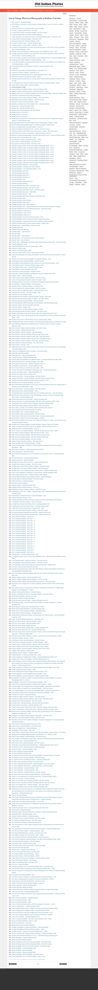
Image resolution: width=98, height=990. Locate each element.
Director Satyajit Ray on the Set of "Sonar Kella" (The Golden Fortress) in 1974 (34, 313)
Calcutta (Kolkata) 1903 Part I (20, 171)
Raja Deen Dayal (80, 108)
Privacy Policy (3, 969)
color (75, 83)
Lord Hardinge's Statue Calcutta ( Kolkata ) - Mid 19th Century (29, 562)
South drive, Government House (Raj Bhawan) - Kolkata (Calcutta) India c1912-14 (35, 745)
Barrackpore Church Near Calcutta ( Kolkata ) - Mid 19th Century (30, 97)
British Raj (78, 54)
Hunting (83, 79)
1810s (81, 154)
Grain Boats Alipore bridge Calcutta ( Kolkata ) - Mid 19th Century (30, 405)
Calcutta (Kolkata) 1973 (18, 179)
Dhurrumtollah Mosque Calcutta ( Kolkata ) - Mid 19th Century (29, 311)
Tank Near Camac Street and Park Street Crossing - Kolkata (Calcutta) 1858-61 (34, 812)
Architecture (72, 18)
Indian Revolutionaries (75, 131)
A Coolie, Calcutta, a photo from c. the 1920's (25, 30)
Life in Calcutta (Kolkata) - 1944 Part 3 (23, 550)
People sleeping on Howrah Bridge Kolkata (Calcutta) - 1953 (29, 673)
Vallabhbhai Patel (81, 133)
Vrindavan (77, 184)
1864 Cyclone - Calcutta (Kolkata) (21, 22)
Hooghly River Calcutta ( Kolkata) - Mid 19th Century (27, 464)
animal (83, 184)
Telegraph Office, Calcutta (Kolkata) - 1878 (24, 814)
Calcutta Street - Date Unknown (21, 236)
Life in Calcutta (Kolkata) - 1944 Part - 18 (23, 537)
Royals (85, 33)
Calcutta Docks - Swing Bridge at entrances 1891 (26, 225)
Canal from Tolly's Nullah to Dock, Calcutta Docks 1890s (28, 252)
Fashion (79, 158)
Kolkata (34, 959)
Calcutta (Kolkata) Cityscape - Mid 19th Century (25, 187)
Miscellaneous (41, 959)
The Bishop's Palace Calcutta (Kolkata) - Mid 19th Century (28, 818)
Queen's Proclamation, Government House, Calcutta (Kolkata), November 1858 (34, 707)
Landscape (83, 45)
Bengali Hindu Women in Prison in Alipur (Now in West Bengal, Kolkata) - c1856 (34, 122)
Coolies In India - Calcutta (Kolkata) (22, 275)
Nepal (83, 81)
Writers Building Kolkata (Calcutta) (21, 939)
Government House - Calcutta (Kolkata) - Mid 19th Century (28, 389)
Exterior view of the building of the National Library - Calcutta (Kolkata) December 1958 (36, 359)
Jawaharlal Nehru (73, 64)
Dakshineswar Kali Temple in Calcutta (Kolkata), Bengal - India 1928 (31, 296)
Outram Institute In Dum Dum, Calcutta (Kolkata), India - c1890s (30, 646)
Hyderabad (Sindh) (82, 160)
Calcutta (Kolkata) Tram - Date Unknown (23, 204)
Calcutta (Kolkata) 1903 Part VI (20, 175)
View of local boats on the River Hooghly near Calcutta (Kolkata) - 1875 (32, 912)
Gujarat (84, 49)
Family (77, 51)
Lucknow (71, 41)
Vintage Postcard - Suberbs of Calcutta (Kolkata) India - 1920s (29, 931)
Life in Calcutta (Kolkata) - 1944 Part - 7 (23, 544)
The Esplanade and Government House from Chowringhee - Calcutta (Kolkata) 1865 (36, 828)
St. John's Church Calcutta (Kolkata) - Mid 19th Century (27, 761)
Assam (84, 85)
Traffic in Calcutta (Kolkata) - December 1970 (25, 862)
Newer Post (13, 964)
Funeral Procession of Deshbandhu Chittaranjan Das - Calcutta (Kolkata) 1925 (34, 370)
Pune (74, 135)
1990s (75, 156)
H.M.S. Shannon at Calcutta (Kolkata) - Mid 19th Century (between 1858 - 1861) (35, 430)
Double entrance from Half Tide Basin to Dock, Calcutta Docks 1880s (31, 319)
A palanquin (15, 68)
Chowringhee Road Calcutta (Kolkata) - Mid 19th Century (28, 261)
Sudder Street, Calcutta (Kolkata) (21, 810)
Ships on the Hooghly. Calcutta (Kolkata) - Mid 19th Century (29, 736)
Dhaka (71, 76)
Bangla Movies (82, 156)
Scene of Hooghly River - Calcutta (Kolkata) (24, 728)
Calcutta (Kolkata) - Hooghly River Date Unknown (26, 166)
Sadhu (75, 56)
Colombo (85, 145)
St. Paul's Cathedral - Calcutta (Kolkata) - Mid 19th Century (28, 772)
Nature (81, 64)
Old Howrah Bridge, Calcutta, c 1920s (22, 638)
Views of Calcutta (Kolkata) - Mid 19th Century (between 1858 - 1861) (32, 919)
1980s (84, 83)
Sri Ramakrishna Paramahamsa (77, 180)
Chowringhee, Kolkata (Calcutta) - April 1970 (24, 269)
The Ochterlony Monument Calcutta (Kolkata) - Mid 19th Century (30, 837)
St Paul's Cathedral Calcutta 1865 (21, 753)
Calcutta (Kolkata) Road (18, 198)
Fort (75, 68)
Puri (80, 110)
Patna (86, 170)
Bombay (77, 31)
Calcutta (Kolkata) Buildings (20, 183)
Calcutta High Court (17, 227)
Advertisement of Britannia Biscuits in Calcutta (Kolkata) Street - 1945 (31, 74)
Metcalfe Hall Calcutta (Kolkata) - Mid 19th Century (26, 592)
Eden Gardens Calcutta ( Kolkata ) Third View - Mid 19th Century (30, 340)
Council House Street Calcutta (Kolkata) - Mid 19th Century (28, 278)
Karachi (78, 91)
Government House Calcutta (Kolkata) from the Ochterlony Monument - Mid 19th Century (37, 393)
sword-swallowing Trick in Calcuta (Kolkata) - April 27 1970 (28, 956)
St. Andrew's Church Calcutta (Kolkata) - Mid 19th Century (28, 757)
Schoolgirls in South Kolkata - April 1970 (23, 730)
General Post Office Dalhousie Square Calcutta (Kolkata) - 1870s (30, 380)
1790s (79, 141)
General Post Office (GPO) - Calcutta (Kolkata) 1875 (27, 372)
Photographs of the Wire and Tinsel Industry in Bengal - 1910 (29, 682)
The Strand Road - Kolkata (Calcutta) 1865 (24, 843)
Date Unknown (73, 20)
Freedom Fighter (73, 127)
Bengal (80, 26)
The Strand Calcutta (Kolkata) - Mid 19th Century (26, 841)
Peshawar (72, 106)
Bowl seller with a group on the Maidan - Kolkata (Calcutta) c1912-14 (31, 133)
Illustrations (72, 162)
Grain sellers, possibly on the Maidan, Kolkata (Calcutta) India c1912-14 (32, 407)
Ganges (84, 43)
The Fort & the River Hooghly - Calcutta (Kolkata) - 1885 (28, 831)
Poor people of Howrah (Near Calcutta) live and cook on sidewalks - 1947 (33, 692)
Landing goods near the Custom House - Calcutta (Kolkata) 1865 (30, 506)
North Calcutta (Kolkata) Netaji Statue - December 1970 (28, 619)
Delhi (70, 28)
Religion (79, 172)
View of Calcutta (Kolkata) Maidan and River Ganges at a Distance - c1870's (33, 904)
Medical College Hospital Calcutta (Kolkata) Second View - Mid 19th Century (33, 581)
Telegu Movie (78, 182)
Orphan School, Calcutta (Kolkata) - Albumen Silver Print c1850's (30, 644)
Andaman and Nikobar (75, 122)
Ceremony (72, 124)
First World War (73, 114)
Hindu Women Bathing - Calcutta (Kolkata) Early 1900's (27, 449)
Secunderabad (73, 141)
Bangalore (85, 122)
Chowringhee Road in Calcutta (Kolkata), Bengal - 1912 (27, 265)
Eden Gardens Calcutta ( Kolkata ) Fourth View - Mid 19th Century (31, 336)
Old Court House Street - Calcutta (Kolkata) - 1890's (26, 621)
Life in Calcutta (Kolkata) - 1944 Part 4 (23, 552)
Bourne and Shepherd (75, 43)
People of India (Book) (75, 49)
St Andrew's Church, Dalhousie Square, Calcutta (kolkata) (28, 747)
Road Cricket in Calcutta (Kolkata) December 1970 (26, 724)
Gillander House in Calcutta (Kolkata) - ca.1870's (26, 382)
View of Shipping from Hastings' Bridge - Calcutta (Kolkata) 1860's (30, 910)
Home (9, 10)
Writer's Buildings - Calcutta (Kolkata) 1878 (24, 937)
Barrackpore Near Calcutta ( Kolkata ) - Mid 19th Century (28, 99)
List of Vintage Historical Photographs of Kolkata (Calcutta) (35, 18)
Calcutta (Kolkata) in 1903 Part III (21, 210)
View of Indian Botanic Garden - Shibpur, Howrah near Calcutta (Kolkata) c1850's (35, 908)
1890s (85, 24)
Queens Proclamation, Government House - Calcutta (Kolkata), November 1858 (34, 709)
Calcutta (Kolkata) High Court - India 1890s (24, 192)
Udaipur (71, 184)
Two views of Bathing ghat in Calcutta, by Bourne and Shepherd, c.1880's (33, 879)
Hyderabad (72, 79)
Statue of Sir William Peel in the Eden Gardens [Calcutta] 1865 (29, 787)
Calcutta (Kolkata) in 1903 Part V (21, 215)
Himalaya (71, 51)
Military (71, 68)
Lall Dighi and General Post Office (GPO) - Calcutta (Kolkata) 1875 (31, 504)
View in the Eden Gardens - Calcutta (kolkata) (25, 898)
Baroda (83, 66)
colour (71, 58)
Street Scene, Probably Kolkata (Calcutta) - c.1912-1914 (28, 801)
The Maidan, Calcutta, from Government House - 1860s (27, 835)
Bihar (82, 97)
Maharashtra (80, 39)
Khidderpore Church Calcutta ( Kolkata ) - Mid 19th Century (29, 489)
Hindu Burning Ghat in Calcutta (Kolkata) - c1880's (26, 443)
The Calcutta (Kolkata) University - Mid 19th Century (27, 820)
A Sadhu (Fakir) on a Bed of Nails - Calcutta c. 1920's (27, 45)
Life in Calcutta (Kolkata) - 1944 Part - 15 (23, 531)
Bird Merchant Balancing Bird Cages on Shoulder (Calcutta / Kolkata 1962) (33, 125)
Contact (52, 10)
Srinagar (71, 182)
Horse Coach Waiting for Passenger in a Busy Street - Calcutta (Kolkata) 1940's (34, 472)
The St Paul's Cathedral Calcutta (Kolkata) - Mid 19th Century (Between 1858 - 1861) (36, 839)
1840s (83, 137)
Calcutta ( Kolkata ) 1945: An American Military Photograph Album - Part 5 (33, 154)
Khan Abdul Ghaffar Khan (75, 149)
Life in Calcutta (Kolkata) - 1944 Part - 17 (23, 535)
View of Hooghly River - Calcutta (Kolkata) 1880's (26, 906)
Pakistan (71, 47)
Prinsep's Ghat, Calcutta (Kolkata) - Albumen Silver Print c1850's (30, 703)
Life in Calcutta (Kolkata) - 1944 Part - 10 (23, 520)
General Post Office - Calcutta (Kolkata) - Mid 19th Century (28, 376)
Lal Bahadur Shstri (82, 118)
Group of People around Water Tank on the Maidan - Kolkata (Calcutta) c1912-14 (35, 426)
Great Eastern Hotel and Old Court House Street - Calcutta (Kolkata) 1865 (33, 416)
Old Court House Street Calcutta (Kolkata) (24, 625)
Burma (78, 79)
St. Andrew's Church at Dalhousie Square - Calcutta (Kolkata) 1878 (31, 759)
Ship (76, 178)
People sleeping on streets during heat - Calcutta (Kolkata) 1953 (30, 676)
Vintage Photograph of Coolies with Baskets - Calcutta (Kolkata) (30, 927)
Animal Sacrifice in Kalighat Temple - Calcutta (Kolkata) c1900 (29, 89)
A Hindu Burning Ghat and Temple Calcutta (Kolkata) (27, 34)
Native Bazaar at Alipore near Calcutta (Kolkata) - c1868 (28, 606)
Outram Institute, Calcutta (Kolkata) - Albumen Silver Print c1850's (30, 648)
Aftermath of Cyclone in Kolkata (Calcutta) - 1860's (26, 76)
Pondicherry (81, 139)
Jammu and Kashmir (74, 60)
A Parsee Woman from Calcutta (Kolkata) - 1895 (25, 41)
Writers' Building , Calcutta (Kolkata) (22, 950)
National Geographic (81, 168)
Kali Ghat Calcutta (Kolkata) (20, 483)
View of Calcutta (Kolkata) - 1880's (21, 902)
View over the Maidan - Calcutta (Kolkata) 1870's (26, 916)
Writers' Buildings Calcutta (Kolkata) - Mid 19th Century (27, 954)
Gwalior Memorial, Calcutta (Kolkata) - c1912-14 (25, 428)
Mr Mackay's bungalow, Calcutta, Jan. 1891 (24, 596)
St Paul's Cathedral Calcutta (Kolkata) (22, 751)
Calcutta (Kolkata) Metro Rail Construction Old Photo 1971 (28, 196)
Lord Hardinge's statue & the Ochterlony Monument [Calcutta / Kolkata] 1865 (33, 564)
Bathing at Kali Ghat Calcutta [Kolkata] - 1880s (25, 101)
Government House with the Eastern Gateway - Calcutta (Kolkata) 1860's (32, 403)
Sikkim (71, 93)
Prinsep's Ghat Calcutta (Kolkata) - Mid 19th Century (27, 701)
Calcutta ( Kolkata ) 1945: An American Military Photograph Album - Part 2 (33, 148)
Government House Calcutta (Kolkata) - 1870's (25, 391)
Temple (71, 33)
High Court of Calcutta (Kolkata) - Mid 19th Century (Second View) (31, 435)
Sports (79, 83)
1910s (86, 35)
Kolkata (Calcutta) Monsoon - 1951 (22, 497)
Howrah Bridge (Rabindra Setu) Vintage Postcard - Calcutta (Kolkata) (31, 477)
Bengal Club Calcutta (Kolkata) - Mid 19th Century (26, 110)
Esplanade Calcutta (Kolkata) (20, 353)
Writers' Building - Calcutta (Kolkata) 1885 (24, 952)
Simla (74, 120)
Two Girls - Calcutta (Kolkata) (20, 864)
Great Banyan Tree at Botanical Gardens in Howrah (26, 409)
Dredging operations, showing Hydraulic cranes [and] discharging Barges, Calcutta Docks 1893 (39, 322)
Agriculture (72, 91)
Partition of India (81, 101)
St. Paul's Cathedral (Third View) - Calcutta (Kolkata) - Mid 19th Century (32, 766)
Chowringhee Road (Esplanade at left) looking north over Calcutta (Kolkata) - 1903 (35, 263)
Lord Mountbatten (73, 166)
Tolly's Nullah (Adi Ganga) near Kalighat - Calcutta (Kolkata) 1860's (31, 858)
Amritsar (86, 112)
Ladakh (86, 149)
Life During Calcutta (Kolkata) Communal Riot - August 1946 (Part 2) (31, 514)
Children (71, 35)
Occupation (72, 170)
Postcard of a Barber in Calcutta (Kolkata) (24, 694)
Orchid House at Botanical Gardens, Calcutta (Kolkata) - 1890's (30, 642)
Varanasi (77, 41)
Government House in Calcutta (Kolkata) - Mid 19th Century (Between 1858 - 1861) (35, 401)
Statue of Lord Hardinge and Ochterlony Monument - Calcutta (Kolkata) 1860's (34, 776)
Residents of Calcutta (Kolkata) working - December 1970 (28, 717)
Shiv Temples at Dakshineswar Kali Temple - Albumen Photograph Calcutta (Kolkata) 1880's (38, 738)
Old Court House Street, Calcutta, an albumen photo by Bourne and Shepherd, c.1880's (37, 636)
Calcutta (30, 959)
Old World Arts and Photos (36, 10)
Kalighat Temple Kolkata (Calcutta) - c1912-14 (25, 487)
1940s (80, 24)
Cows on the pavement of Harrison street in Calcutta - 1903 (29, 280)
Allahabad (72, 104)
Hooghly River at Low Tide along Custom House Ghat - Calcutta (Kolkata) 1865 (34, 470)
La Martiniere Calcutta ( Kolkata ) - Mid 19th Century (27, 502)
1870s (71, 24)
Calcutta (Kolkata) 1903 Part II (20, 173)
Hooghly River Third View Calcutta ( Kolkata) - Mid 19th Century (30, 468)
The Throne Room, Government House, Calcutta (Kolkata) (28, 845)
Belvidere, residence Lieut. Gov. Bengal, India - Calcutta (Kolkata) (30, 104)
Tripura (85, 182)
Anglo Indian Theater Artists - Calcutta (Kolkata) (25, 85)
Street (84, 54)
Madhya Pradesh (78, 76)
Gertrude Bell (72, 160)
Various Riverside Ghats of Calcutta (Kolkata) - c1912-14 (28, 883)
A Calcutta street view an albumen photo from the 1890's (28, 28)
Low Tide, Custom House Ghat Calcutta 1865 (25, 567)
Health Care (76, 147)
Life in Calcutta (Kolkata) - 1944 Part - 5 (23, 539)
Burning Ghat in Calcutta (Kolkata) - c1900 (24, 137)
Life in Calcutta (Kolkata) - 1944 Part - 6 (23, 541)
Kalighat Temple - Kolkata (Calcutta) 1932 (24, 485)
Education (72, 70)
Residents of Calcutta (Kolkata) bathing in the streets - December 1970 (32, 715)
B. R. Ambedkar (73, 145)
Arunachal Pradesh (74, 143)
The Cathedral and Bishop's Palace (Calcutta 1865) (26, 822)
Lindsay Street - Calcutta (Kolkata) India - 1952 (25, 554)
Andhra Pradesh (83, 114)
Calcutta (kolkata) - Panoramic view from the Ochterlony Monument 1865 (32, 221)
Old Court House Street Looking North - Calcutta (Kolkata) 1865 (30, 627)
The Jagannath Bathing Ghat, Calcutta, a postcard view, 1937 (29, 833)
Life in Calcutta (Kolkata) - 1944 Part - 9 (23, 548)
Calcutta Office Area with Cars (20, 229)
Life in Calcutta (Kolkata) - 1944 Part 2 (23, 516)
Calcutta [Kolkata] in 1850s (19, 244)
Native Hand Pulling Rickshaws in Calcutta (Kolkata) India (28, 609)
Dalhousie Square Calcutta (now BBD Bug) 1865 (26, 305)
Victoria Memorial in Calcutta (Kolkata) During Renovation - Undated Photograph (35, 889)
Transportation (78, 33)
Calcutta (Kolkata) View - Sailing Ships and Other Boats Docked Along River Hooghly (36, 206)
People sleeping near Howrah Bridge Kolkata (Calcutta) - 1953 (29, 671)
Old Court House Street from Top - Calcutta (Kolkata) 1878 (28, 629)
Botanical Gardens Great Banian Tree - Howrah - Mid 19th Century (31, 129)
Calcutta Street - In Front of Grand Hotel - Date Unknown (28, 238)
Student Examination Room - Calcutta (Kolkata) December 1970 (30, 808)
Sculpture (78, 81)
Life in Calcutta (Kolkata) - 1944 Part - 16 (23, 533)
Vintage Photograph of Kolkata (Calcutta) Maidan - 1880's (28, 929)
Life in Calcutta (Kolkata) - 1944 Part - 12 (23, 525)
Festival (78, 104)
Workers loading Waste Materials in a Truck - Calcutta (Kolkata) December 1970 (34, 935)
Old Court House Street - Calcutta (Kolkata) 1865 (26, 623)
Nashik (71, 152)
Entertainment (77, 28)
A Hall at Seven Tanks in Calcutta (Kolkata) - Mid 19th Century (29, 32)
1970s (86, 37)
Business (71, 72)
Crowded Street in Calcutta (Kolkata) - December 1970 (27, 286)
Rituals (82, 72)
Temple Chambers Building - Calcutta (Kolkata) (25, 816)
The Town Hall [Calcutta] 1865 (20, 847)
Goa (87, 137)
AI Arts (46, 10)
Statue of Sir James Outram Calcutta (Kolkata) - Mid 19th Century (30, 780)
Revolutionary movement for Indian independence (78, 175)
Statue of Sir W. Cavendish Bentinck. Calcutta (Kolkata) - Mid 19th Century (33, 782)
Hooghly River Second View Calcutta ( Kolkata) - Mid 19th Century (31, 466)
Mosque (76, 58)
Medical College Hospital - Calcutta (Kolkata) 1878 (26, 577)
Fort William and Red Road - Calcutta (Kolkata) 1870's (27, 365)
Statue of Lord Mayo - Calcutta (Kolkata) (23, 778)
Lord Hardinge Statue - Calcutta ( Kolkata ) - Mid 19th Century (29, 560)
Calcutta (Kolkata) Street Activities (21, 200)
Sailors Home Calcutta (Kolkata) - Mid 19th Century (26, 726)
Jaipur (82, 60)
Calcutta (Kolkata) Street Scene (21, 202)
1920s (71, 26)
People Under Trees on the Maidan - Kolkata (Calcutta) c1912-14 (30, 659)
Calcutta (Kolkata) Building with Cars (22, 181)
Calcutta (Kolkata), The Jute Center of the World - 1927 (27, 217)
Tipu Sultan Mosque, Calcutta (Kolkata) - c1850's (26, 856)
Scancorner (81, 152)
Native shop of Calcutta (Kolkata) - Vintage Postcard (27, 613)
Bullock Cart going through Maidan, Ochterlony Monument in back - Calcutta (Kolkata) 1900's (38, 135)
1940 (70, 135)
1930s (81, 35)
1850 (70, 156)
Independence (73, 95)
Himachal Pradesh (79, 116)
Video (86, 56)
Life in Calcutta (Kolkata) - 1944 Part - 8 (23, 546)
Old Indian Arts (24, 10)
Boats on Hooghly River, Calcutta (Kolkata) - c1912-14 (27, 127)
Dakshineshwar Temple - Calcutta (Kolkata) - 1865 (26, 292)
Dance (71, 110)
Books (80, 145)
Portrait (76, 24)
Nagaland (71, 168)
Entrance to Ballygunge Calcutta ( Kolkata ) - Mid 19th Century (29, 351)
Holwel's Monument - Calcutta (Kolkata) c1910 (25, 458)
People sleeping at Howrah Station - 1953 (24, 669)
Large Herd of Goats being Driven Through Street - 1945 (28, 508)
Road (75, 152)
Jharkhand (82, 127)
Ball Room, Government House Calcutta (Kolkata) (26, 95)
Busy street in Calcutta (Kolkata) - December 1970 (26, 141)
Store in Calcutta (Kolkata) (19, 795)
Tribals (77, 47)
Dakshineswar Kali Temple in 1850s (22, 294)
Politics (77, 45)
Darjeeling (77, 62)
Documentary (84, 104)
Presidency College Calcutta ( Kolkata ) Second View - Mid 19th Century (32, 699)
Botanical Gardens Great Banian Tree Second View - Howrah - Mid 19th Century (35, 131)
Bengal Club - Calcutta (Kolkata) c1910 (23, 106)
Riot (70, 120)
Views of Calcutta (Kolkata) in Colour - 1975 (24, 921)
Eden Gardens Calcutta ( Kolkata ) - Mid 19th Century (27, 332)
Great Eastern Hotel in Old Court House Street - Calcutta (28, 418)
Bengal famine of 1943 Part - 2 (20, 114)
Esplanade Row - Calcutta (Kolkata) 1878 (23, 355)
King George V (79, 112)
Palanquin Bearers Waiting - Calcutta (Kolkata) (25, 652)
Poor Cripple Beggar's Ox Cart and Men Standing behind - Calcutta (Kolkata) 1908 (35, 690)
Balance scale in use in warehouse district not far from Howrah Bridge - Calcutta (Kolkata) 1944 (39, 93)
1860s (81, 22)
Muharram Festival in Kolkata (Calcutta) (23, 598)
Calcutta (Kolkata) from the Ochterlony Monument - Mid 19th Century (31, 208)
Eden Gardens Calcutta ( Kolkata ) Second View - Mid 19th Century (31, 338)
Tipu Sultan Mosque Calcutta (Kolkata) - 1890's (25, 854)
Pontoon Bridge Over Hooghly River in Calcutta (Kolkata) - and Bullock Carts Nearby (36, 686)
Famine (76, 110)
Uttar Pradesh (84, 51)
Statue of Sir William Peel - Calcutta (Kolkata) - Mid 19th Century (30, 784)
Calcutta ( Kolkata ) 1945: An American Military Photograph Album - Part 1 (33, 146)
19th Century (72, 39)
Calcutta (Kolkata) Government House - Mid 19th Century (28, 190)
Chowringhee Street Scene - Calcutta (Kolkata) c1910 (27, 267)
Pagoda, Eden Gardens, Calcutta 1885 (23, 650)
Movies (77, 35)
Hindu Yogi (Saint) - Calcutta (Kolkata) (22, 451)
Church (77, 74)
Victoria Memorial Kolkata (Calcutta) (22, 887)
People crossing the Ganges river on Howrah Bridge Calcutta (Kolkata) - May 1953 (35, 667)
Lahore (86, 87)
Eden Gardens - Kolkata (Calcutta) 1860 (23, 330)
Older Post (63, 964)
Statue (71, 83)
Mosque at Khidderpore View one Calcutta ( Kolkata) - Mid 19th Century (32, 594)
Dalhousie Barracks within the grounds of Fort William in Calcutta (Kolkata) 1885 (35, 303)
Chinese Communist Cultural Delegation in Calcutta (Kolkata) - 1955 (31, 259)
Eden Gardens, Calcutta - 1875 (20, 345)
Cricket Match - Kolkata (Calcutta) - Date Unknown (26, 284)
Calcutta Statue (16, 233)
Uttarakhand (72, 89)
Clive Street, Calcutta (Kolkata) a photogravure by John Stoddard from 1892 (33, 273)
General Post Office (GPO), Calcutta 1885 (24, 374)
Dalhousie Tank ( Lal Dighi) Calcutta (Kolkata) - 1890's (27, 309)
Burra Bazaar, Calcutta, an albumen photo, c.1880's (26, 139)
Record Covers (80, 106)
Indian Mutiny (79, 87)
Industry (71, 139)
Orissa (71, 101)
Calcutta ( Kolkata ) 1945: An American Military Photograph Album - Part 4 (33, 152)
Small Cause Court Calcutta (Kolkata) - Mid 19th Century (28, 743)
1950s (83, 28)
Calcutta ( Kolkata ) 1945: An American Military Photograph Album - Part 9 (33, 162)
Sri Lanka (71, 45)
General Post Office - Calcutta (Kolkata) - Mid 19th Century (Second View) (33, 378)
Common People (82, 20)
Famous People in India (75, 99)
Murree (81, 166)
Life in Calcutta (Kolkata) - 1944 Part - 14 (23, 529)
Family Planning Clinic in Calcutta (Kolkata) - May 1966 (27, 361)
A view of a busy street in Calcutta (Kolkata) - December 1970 (29, 70)
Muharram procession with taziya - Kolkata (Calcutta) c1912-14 (30, 600)
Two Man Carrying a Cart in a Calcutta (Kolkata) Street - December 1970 (32, 866)
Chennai (71, 74)
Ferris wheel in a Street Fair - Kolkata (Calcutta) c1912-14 (28, 363)
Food (70, 147)
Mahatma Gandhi (82, 68)
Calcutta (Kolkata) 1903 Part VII (21, 177)
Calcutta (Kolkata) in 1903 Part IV (21, 213)
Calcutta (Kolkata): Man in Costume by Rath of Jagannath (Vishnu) (31, 219)
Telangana (72, 154)
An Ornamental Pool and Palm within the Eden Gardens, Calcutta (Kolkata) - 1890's (35, 83)
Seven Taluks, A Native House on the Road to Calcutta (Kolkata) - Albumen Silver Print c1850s (39, 732)
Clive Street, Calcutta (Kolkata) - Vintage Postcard (26, 271)
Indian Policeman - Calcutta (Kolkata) (22, 481)
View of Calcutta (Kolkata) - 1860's (21, 900)
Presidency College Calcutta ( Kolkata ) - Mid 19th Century (28, 696)
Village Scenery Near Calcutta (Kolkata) (23, 925)
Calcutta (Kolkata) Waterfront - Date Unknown (25, 164)
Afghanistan (80, 89)
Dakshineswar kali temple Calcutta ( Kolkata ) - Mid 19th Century (30, 298)
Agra (70, 56)
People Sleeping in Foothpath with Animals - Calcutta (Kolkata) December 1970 (34, 657)
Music (81, 70)
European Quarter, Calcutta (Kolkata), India (24, 357)
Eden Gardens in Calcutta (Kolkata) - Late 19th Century (27, 342)
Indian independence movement (77, 164)
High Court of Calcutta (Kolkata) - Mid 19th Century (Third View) (30, 437)
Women (79, 18)
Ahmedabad (72, 85)
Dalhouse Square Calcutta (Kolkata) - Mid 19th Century (27, 301)
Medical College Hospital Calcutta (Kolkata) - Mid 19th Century (29, 579)
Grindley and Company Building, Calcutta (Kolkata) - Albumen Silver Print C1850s (35, 424)
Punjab (83, 91)
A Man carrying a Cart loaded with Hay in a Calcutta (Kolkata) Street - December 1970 (36, 37)
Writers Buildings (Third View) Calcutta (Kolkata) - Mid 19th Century (31, 946)
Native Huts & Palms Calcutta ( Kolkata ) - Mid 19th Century (29, 611)
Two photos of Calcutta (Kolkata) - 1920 (23, 875)
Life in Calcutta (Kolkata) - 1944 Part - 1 (23, 518)
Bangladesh (83, 74)
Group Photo (83, 31)
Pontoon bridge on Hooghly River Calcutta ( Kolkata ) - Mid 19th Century (32, 688)
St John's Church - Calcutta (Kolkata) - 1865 (24, 749)
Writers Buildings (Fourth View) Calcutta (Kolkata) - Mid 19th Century (31, 942)
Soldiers (85, 110)
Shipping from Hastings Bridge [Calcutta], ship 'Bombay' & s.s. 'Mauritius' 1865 (34, 734)
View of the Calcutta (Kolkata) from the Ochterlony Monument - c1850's (32, 914)
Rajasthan (72, 54)
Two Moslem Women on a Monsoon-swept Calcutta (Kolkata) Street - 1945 (33, 868)
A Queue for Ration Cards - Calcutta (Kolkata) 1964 (26, 43)
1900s (75, 26)
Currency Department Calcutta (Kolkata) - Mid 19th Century (29, 288)
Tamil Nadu (83, 47)
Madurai (85, 99)
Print (70, 133)
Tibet (77, 154)
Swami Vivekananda (74, 137)
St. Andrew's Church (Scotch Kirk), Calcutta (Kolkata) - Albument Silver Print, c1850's (36, 755)
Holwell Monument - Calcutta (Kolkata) (23, 460)
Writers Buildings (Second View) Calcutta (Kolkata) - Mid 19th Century (32, 944)
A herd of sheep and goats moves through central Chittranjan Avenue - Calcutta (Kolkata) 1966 (39, 58)
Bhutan (71, 116)
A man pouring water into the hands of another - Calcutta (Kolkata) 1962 (32, 66)
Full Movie (72, 87)
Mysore (79, 85)
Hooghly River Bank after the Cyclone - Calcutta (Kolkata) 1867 (30, 462)
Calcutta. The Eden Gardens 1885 (21, 250)
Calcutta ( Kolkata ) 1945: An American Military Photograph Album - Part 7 (33, 158)
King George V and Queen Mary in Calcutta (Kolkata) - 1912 (29, 495)
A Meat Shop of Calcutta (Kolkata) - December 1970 (26, 39)
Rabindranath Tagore (74, 66)
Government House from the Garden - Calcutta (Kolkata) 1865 (29, 399)
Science (71, 178)
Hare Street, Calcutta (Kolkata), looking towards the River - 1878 (30, 433)
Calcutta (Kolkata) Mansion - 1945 (21, 194)
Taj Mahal (71, 108)
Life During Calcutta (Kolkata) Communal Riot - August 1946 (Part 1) (31, 512)
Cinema (78, 124)
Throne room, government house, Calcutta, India (25, 851)
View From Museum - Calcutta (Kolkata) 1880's (25, 891)
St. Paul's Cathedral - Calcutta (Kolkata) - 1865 (25, 768)
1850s (86, 39)
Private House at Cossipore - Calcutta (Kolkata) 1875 (27, 705)
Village (71, 62)
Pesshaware (72, 172)
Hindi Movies (72, 118)
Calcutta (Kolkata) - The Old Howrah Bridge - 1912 (26, 169)
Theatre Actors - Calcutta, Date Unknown (23, 849)
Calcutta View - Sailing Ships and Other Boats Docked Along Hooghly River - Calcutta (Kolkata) (39, 242)
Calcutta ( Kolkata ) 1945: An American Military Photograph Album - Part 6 (33, 156)
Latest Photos (15, 10)
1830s (86, 154)
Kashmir (71, 112)
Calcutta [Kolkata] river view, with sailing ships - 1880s (27, 246)
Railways (71, 81)
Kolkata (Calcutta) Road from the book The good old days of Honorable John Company (36, 500)
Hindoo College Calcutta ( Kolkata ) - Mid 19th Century (27, 441)
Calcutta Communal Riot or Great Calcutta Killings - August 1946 (30, 223)
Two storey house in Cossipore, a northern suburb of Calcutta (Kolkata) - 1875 (34, 877)
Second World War (82, 135)
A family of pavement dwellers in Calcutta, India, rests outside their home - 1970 (34, 51)
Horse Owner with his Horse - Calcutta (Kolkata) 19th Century (29, 474)
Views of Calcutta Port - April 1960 (21, 923)
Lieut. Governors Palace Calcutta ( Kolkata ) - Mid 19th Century (30, 510)
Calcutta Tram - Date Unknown (20, 240)
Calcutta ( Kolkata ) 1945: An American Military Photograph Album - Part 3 (33, 150)
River (82, 37)
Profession (76, 37)
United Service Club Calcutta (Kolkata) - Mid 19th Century (28, 881)
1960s (71, 37)
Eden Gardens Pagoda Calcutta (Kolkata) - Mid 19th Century (29, 328)
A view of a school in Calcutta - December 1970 (25, 72)
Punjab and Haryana (74, 97)
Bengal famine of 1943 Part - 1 (20, 112)
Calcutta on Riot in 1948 (18, 248)
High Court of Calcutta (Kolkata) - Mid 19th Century (26, 439)
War (75, 101)
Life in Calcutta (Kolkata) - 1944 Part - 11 (23, 523)
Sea (74, 133)
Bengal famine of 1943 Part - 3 (20, 116)
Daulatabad (72, 158)
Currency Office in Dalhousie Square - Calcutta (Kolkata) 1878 (29, 290)
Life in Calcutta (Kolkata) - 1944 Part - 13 (23, 527)
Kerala (77, 72)
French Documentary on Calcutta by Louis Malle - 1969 (27, 368)
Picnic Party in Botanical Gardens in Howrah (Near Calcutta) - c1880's (32, 684)
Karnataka (80, 56)
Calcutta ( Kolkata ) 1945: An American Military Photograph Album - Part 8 (33, 160)
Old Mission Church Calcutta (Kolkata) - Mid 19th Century (28, 640)
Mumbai (71, 31)
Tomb (77, 70)
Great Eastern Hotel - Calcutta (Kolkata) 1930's (25, 412)
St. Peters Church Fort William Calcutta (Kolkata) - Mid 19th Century (31, 774)
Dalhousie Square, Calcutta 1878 (21, 307)
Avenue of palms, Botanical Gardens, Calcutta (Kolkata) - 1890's (30, 91)
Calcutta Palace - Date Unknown (21, 231)
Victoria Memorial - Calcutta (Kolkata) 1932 (24, 885)
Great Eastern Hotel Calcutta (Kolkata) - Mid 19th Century (28, 414)
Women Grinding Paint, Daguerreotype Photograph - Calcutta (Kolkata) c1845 (34, 933)
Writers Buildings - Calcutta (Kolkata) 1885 (24, 948)
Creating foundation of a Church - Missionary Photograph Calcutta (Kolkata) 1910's (35, 282)
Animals (86, 26)
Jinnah (84, 131)
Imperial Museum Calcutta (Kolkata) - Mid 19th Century (27, 479)
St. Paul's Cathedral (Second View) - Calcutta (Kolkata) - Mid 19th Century (33, 764)
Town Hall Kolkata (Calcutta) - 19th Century (24, 860)
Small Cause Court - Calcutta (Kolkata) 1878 (24, 740)
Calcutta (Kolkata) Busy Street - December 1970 (25, 185)
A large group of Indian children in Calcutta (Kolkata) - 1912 (29, 60)
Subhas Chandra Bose (80, 93)
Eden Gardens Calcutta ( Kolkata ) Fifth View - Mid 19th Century (30, 334)
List (37, 959)
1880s (86, 22)
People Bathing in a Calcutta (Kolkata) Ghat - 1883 (26, 655)
